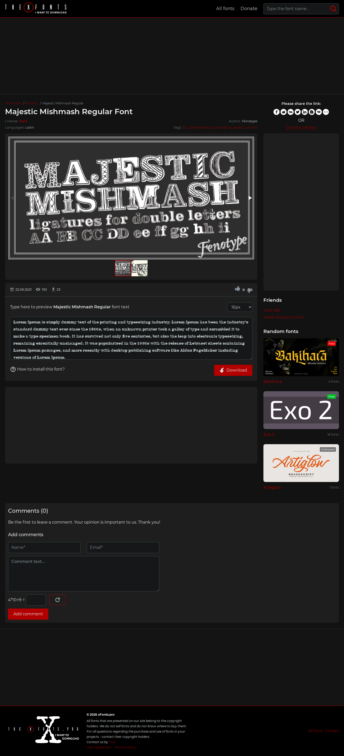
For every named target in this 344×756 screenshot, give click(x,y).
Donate (248, 8)
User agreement (99, 747)
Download (236, 370)
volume (251, 127)
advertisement (200, 127)
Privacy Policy (125, 747)
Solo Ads (272, 310)
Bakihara (272, 381)
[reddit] (284, 112)
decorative (222, 127)
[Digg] (291, 112)
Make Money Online (283, 317)
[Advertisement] (172, 56)
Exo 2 (268, 434)
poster (238, 127)
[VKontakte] (319, 112)
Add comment (28, 614)
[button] (250, 198)
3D (184, 127)
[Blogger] (312, 112)
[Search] (333, 8)
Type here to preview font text (69, 307)
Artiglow (272, 487)
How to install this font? (41, 369)
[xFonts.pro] (36, 9)
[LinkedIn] (305, 112)
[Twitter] (298, 112)
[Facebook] (276, 112)
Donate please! (301, 127)
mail (112, 742)
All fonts (225, 8)
